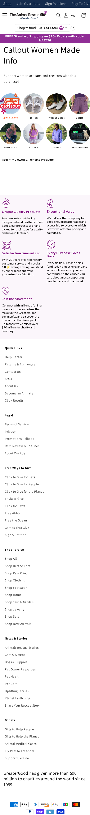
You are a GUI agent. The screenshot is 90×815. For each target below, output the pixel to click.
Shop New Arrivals (18, 624)
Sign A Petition (15, 535)
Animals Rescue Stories (22, 647)
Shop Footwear (16, 587)
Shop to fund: (37, 27)
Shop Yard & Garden (19, 602)
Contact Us (13, 371)
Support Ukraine (17, 758)
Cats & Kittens (15, 654)
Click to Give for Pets (20, 477)
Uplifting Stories (17, 691)
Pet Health (13, 676)
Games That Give (17, 527)
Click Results (14, 400)
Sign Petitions (56, 4)
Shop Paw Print (16, 573)
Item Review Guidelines (22, 446)
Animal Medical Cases (21, 743)
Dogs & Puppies (16, 662)
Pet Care (11, 683)
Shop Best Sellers (17, 566)
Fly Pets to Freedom (19, 751)
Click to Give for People (22, 484)
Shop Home (13, 594)
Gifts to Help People (19, 729)
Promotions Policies (19, 438)
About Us (11, 386)
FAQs (8, 378)
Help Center (13, 357)
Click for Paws (15, 506)
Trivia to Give (14, 498)
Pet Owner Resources (20, 669)
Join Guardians (28, 4)
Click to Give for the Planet (24, 491)
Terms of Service (17, 424)
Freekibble (13, 513)
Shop (7, 4)
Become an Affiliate (19, 393)
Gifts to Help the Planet (22, 736)
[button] (58, 15)
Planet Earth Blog (17, 698)
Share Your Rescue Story (22, 705)
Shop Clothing (15, 580)
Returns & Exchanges (20, 364)
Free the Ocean (16, 520)
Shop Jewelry (14, 609)
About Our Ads (15, 453)
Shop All (11, 558)
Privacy (10, 431)
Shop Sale (12, 616)
